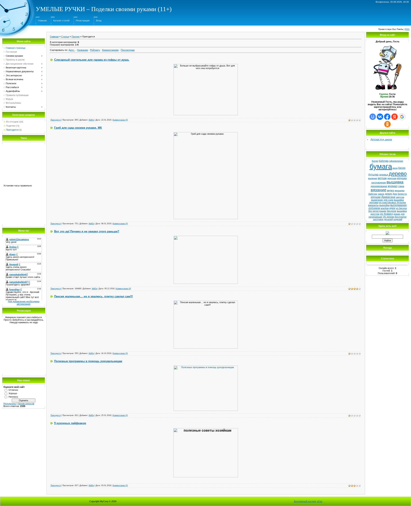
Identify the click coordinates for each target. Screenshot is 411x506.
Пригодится (12, 129)
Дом (395, 194)
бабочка (384, 160)
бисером (391, 211)
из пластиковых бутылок (392, 202)
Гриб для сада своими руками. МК (78, 127)
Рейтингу (95, 50)
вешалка (399, 190)
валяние (372, 178)
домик (396, 214)
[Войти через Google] (402, 116)
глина (401, 186)
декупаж (391, 178)
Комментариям (110, 50)
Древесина (388, 197)
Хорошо (13, 393)
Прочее (75, 36)
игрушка (402, 178)
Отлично (13, 390)
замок (381, 194)
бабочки (372, 194)
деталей (388, 219)
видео (390, 190)
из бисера (401, 208)
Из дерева (388, 216)
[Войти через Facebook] (387, 117)
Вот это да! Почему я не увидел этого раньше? (86, 231)
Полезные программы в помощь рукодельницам (88, 361)
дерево (398, 174)
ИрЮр (91, 120)
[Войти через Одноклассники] (387, 124)
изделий (397, 219)
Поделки (10, 125)
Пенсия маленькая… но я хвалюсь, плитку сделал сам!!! (93, 296)
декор (388, 193)
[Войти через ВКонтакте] (380, 117)
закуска (400, 197)
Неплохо (13, 396)
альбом (385, 208)
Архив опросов (26, 403)
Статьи (65, 36)
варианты (373, 205)
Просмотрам (128, 50)
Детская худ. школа (381, 138)
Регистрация (82, 20)
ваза (395, 168)
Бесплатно (401, 216)
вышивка (395, 182)
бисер (401, 168)
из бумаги (386, 213)
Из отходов (12, 121)
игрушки (376, 197)
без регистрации (377, 211)
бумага (380, 166)
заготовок (378, 219)
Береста (402, 194)
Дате (71, 50)
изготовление (378, 182)
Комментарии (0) (120, 120)
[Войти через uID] (372, 117)
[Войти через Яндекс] (394, 117)
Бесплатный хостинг (305, 501)
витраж (382, 178)
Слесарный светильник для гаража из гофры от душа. (91, 59)
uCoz (319, 501)
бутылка (373, 174)
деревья (383, 174)
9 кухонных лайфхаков (70, 423)
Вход (98, 20)
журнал (393, 186)
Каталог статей (61, 20)
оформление (396, 161)
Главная (42, 20)
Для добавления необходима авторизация (23, 302)
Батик (375, 161)
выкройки (384, 205)
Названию (82, 50)
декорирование (379, 186)
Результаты (9, 403)
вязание (378, 190)
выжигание (377, 200)
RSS (407, 29)
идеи (392, 208)
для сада (388, 200)
